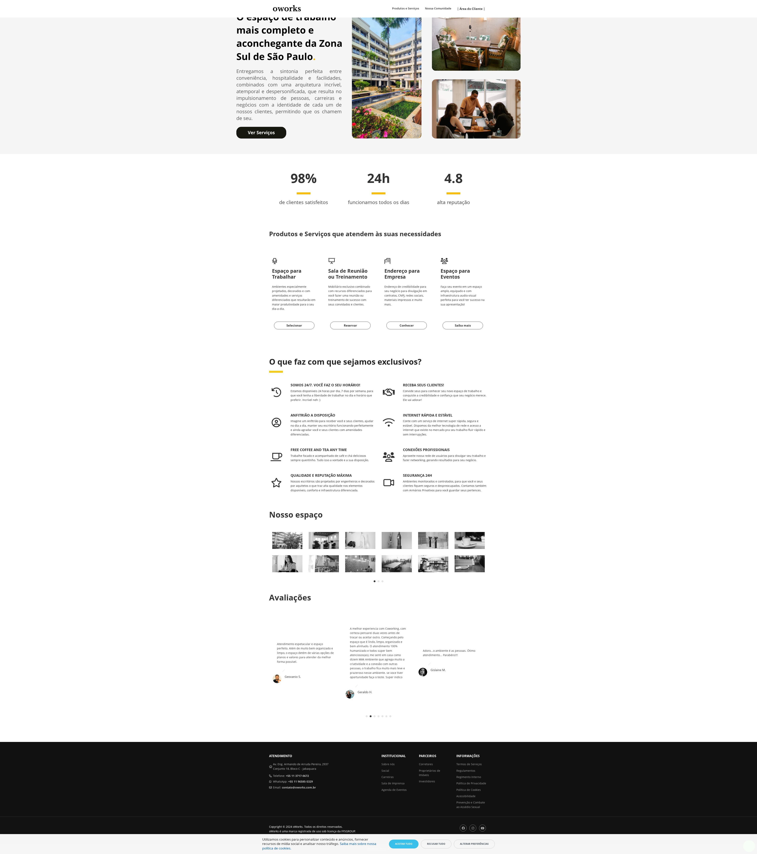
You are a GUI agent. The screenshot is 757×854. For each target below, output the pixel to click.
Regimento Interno (468, 777)
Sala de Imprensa (393, 783)
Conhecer (407, 325)
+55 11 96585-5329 (300, 781)
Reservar (350, 325)
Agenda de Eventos (394, 790)
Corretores (426, 764)
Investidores (427, 781)
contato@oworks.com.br (299, 787)
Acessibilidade (465, 796)
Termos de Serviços (469, 764)
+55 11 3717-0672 (297, 776)
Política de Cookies (468, 790)
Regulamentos (465, 771)
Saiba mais (463, 325)
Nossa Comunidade (438, 8)
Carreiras (387, 777)
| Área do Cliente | (471, 9)
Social (385, 771)
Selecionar (294, 325)
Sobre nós (388, 764)
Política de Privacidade (471, 783)
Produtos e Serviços (405, 8)
